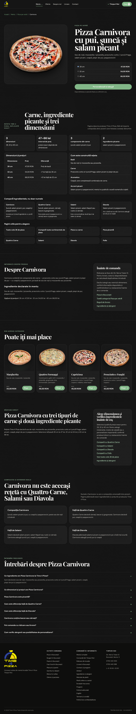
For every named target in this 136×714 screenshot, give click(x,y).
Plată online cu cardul (83, 680)
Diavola (74, 240)
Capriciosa (77, 374)
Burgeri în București (53, 658)
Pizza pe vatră (22, 14)
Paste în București (53, 661)
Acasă (6, 14)
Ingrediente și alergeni (106, 306)
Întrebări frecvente (83, 684)
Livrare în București (83, 664)
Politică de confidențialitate (86, 700)
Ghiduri (78, 671)
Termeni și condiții (82, 697)
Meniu (39, 4)
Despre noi (57, 4)
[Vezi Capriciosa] (84, 357)
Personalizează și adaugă (103, 87)
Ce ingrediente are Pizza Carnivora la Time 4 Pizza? (26, 576)
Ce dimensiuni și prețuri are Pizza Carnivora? (23, 589)
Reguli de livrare (103, 302)
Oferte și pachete (53, 677)
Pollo (105, 240)
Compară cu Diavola (105, 449)
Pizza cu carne (77, 230)
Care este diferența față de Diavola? (20, 611)
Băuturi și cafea (52, 674)
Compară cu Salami (105, 446)
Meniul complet (81, 655)
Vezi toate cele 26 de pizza (108, 457)
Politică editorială (82, 690)
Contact (75, 4)
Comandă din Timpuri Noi (85, 658)
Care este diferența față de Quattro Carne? (23, 604)
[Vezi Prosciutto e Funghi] (117, 357)
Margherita (12, 374)
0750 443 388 (111, 664)
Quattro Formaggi (48, 374)
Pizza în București (104, 295)
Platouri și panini (52, 668)
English (78, 693)
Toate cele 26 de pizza (15, 230)
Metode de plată (82, 677)
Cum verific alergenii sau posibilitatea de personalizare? (28, 632)
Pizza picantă (108, 230)
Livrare (66, 4)
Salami (41, 240)
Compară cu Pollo (104, 453)
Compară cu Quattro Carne (108, 442)
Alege (27, 388)
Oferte (47, 4)
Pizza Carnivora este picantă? (17, 597)
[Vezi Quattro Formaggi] (52, 357)
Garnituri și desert (53, 671)
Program (79, 687)
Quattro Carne (12, 240)
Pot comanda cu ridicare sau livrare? (20, 625)
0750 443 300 (111, 661)
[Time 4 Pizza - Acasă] (6, 4)
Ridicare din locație (83, 661)
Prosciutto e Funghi (114, 374)
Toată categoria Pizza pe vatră (109, 298)
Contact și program (83, 668)
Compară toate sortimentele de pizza (51, 231)
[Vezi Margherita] (19, 357)
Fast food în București (54, 664)
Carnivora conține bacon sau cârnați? (20, 618)
